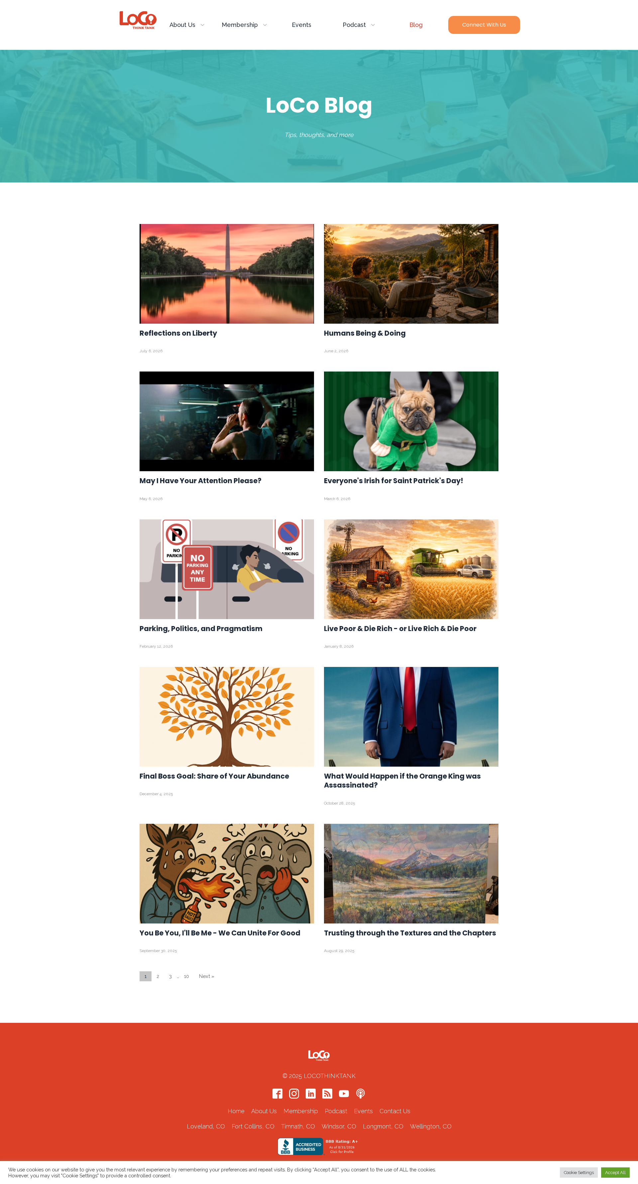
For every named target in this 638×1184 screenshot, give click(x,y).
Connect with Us (484, 25)
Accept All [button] (615, 1172)
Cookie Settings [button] (579, 1172)
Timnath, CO (298, 1126)
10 (186, 976)
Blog (416, 24)
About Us (182, 24)
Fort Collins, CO (253, 1126)
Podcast (354, 24)
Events (301, 24)
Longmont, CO (383, 1126)
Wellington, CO (431, 1126)
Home (236, 1111)
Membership (240, 24)
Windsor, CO (339, 1126)
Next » (206, 976)
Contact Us (394, 1111)
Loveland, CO (206, 1126)
